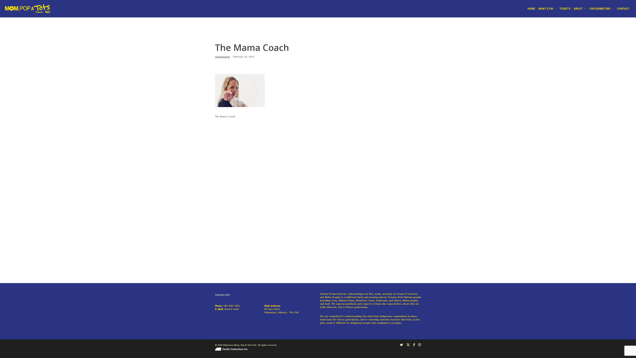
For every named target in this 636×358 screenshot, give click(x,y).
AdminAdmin (222, 56)
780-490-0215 (231, 305)
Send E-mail (231, 309)
